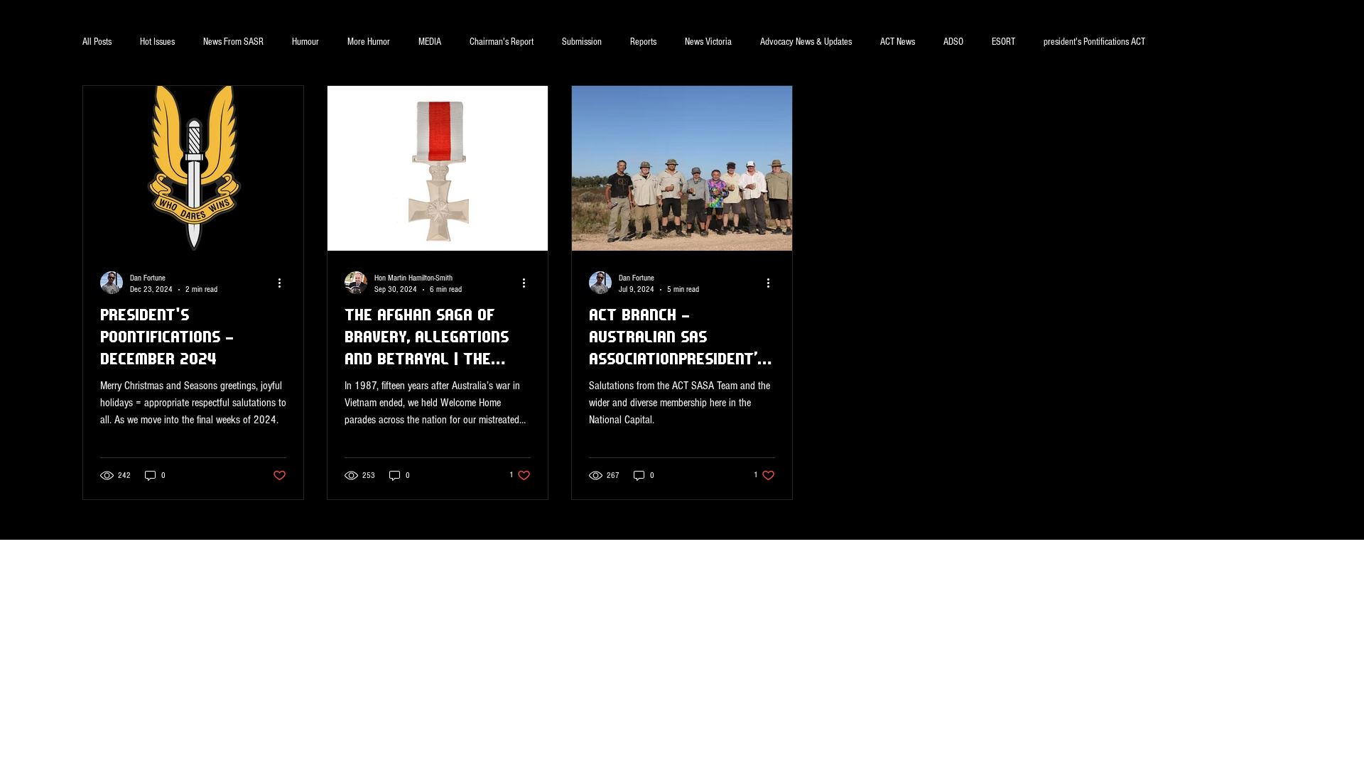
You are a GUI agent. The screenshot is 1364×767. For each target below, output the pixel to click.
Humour (305, 42)
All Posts (97, 42)
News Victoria (708, 42)
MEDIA (429, 42)
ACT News (897, 42)
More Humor (368, 42)
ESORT (1003, 42)
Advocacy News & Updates (806, 42)
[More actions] (284, 282)
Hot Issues (157, 42)
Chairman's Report (502, 42)
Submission (582, 42)
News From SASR (233, 42)
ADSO (953, 42)
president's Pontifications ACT (1094, 42)
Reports (643, 42)
